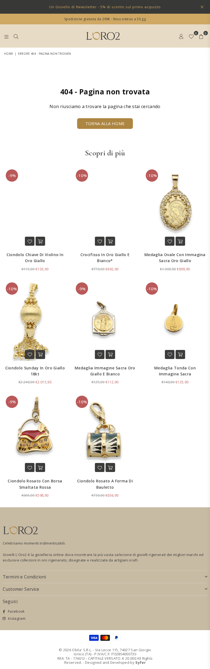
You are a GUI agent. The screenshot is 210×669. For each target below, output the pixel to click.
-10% (82, 175)
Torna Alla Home (105, 123)
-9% (12, 175)
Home (8, 54)
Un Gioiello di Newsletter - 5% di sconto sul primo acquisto (105, 6)
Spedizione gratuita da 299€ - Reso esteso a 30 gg (105, 19)
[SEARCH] (16, 36)
